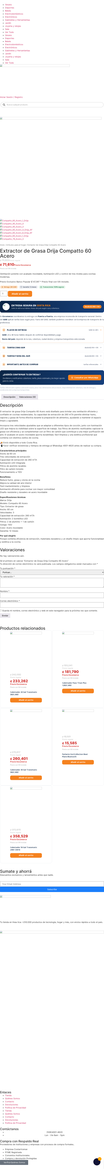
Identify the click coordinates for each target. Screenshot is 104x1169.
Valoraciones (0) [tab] (27, 397)
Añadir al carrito (20, 293)
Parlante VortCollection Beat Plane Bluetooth (75, 755)
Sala (7, 29)
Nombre (4, 591)
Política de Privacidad (15, 1107)
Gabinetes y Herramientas (17, 20)
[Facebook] (10, 927)
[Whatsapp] (3, 927)
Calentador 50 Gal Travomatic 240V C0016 (23, 848)
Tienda (8, 1095)
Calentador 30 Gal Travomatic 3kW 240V (23, 771)
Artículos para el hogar (16, 245)
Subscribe (52, 889)
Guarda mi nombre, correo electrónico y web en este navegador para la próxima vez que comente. (50, 611)
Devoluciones (11, 1104)
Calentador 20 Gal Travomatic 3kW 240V (23, 693)
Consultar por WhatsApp (86, 377)
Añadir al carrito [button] (26, 700)
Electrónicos (11, 17)
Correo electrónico (10, 601)
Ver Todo (9, 32)
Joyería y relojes (13, 26)
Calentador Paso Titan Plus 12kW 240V (74, 684)
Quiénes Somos (12, 1098)
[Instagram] (17, 927)
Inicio (2, 245)
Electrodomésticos (14, 14)
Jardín (8, 23)
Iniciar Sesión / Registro (11, 97)
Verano (8, 4)
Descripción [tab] (9, 397)
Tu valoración (7, 577)
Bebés (8, 10)
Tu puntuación (7, 568)
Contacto (9, 1101)
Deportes (9, 7)
